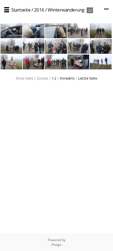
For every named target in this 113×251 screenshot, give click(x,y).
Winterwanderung (66, 10)
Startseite (20, 10)
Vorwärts (67, 78)
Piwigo (56, 244)
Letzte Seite (87, 78)
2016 (39, 10)
